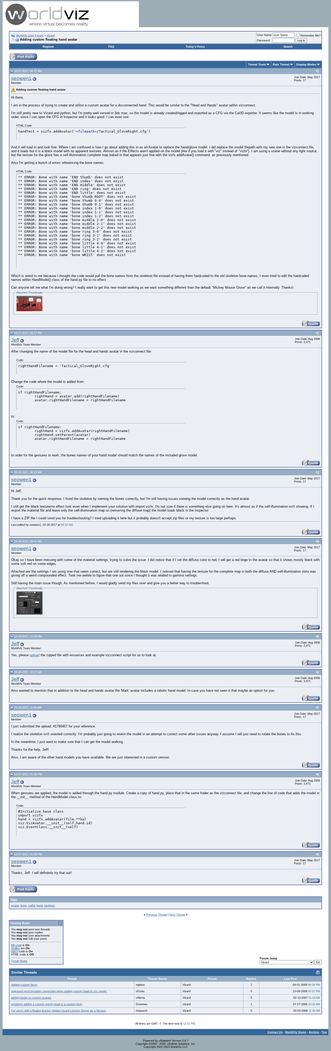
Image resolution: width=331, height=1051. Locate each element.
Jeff (15, 340)
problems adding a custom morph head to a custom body (46, 1004)
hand (39, 905)
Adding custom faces (24, 984)
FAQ (111, 46)
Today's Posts (195, 46)
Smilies (15, 948)
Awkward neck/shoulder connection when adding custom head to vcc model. (59, 991)
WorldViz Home (295, 1032)
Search (288, 46)
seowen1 (21, 78)
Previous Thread (156, 914)
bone (23, 905)
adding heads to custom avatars (31, 997)
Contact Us (275, 1032)
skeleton (49, 905)
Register (48, 46)
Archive (314, 1032)
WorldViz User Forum (29, 35)
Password (263, 40)
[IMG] (14, 951)
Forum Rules (19, 960)
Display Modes (306, 64)
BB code (16, 945)
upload (35, 655)
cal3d (31, 905)
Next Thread (177, 914)
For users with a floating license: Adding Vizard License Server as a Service (58, 1010)
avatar (15, 905)
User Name (264, 35)
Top (324, 1032)
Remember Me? (310, 35)
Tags (14, 899)
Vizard (51, 35)
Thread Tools (257, 64)
